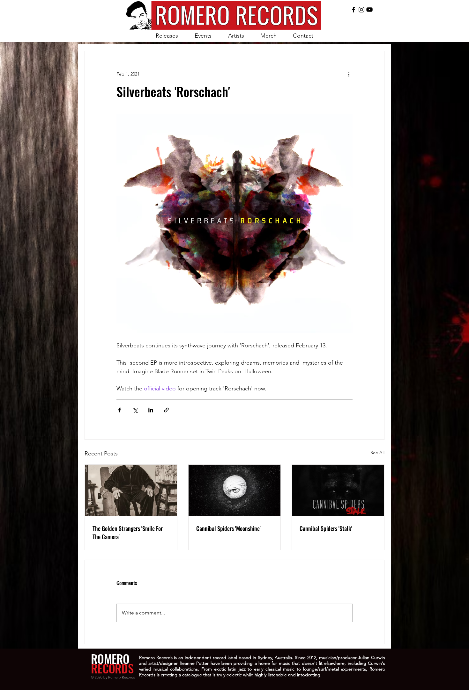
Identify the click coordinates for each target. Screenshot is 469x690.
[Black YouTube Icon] (369, 9)
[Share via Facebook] (119, 410)
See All (377, 452)
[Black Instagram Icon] (361, 9)
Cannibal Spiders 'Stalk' (326, 528)
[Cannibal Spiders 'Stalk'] (338, 490)
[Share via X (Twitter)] (135, 410)
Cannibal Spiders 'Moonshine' (228, 528)
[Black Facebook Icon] (353, 9)
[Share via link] (166, 410)
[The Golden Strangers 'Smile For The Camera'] (131, 490)
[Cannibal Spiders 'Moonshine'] (235, 490)
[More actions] (349, 74)
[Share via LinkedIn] (151, 410)
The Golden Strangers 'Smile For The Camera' (128, 532)
